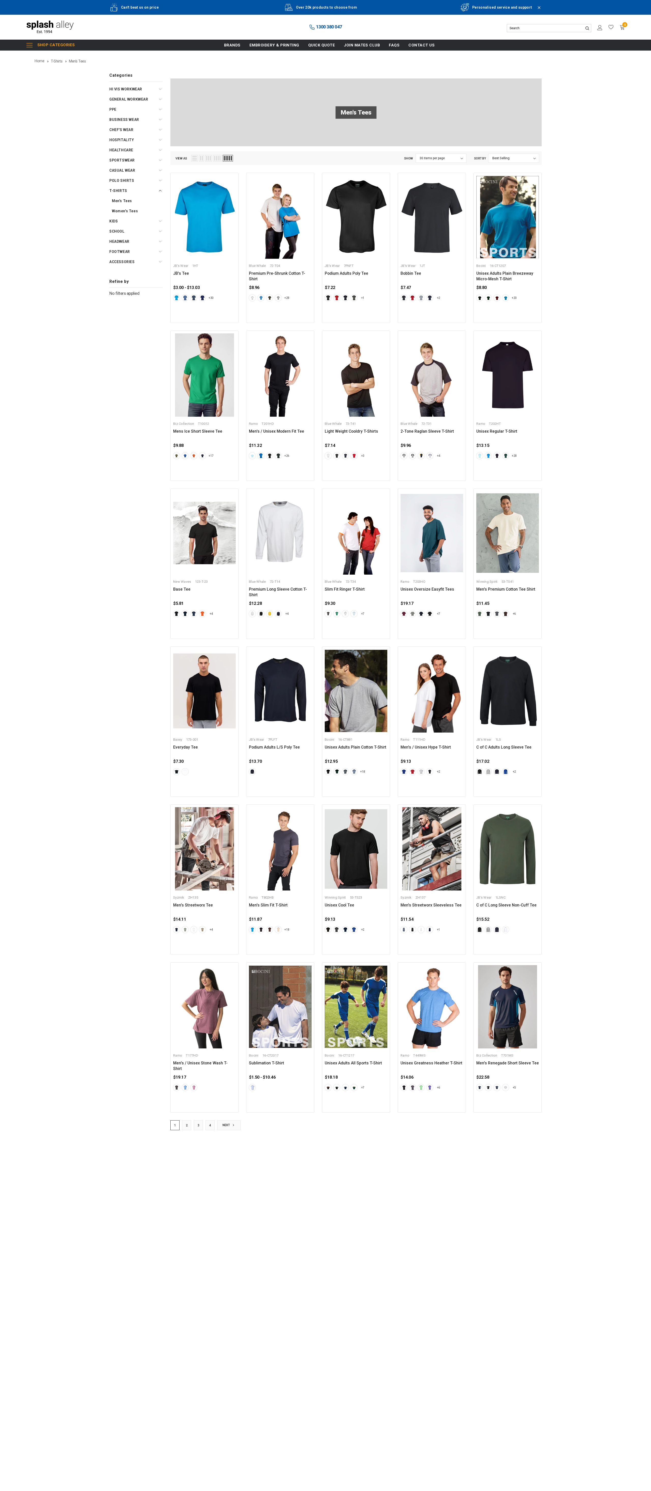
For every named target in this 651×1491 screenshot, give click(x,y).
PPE (112, 109)
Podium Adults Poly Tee (346, 273)
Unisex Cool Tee (339, 905)
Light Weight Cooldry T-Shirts (351, 431)
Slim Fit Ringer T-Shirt (345, 589)
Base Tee (181, 589)
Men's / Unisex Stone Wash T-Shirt (200, 1066)
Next (226, 1125)
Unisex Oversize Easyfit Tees (427, 589)
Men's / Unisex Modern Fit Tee (276, 431)
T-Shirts (118, 191)
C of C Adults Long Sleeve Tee (503, 747)
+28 (286, 298)
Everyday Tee (185, 747)
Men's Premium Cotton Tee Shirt (505, 589)
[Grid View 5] (228, 158)
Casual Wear (122, 170)
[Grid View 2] (201, 158)
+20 (514, 298)
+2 (438, 298)
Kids (113, 221)
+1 (362, 298)
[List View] (194, 158)
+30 (211, 298)
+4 (438, 456)
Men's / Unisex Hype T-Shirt (426, 747)
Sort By (480, 158)
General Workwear (128, 99)
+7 (362, 613)
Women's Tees (125, 211)
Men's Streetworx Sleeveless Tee (431, 905)
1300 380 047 (328, 26)
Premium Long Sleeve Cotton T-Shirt (278, 592)
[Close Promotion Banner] (536, 10)
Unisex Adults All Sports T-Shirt (353, 1063)
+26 (286, 456)
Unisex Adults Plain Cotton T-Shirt (355, 747)
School (117, 231)
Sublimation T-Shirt (266, 1063)
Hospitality (121, 140)
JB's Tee (181, 273)
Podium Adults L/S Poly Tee (274, 747)
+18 (362, 771)
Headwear (119, 241)
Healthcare (121, 150)
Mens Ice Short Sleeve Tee (197, 431)
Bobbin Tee (411, 273)
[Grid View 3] (208, 158)
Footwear (119, 252)
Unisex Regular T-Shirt (496, 431)
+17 (211, 456)
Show (408, 158)
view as (181, 158)
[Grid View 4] (217, 158)
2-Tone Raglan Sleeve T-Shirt (427, 431)
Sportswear (122, 160)
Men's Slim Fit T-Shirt (268, 905)
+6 (514, 613)
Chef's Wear (121, 130)
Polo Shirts (121, 181)
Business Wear (124, 120)
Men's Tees (122, 201)
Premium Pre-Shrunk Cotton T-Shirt (277, 276)
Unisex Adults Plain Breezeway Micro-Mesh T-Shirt (504, 276)
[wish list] (611, 27)
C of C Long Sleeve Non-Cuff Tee (506, 905)
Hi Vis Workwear (125, 89)
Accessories (122, 262)
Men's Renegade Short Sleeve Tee (507, 1063)
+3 (362, 456)
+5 (514, 1087)
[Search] (587, 28)
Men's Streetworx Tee (193, 905)
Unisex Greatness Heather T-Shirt (431, 1063)
